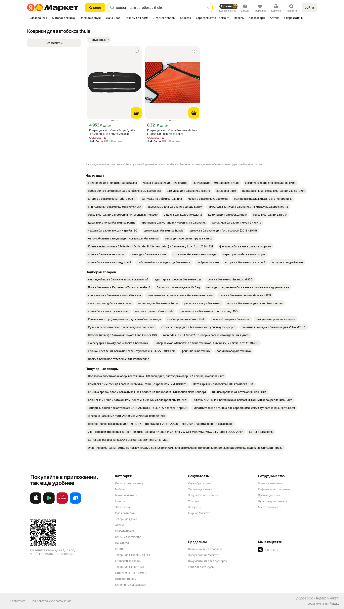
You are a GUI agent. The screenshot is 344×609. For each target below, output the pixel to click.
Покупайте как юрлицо (203, 495)
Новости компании (270, 483)
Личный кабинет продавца (205, 549)
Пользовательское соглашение (51, 601)
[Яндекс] (334, 603)
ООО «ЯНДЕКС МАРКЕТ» (323, 598)
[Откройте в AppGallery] (62, 502)
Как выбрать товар (200, 483)
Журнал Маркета (199, 513)
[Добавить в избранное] (137, 51)
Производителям (269, 495)
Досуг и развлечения (129, 483)
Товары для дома (126, 519)
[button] (99, 40)
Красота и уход (125, 531)
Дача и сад (122, 543)
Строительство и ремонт (131, 572)
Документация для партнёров (207, 561)
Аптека (119, 525)
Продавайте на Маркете (203, 555)
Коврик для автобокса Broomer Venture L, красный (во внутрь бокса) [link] (172, 132)
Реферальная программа (274, 489)
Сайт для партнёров (201, 567)
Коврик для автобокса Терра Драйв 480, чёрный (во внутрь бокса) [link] (112, 132)
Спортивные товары (128, 560)
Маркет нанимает (269, 507)
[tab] (38, 18)
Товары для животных (129, 566)
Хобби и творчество (128, 537)
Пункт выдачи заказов (272, 501)
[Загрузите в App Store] (35, 502)
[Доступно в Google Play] (49, 502)
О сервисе (194, 501)
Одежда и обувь (125, 513)
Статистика (17, 601)
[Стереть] (207, 7)
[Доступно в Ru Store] (75, 502)
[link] (112, 183)
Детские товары (125, 578)
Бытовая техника (126, 495)
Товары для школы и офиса (132, 554)
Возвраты (194, 507)
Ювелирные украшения (130, 584)
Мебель (120, 489)
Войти (309, 7)
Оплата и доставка (200, 489)
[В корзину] (136, 113)
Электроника (123, 507)
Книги (119, 549)
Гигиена (120, 501)
